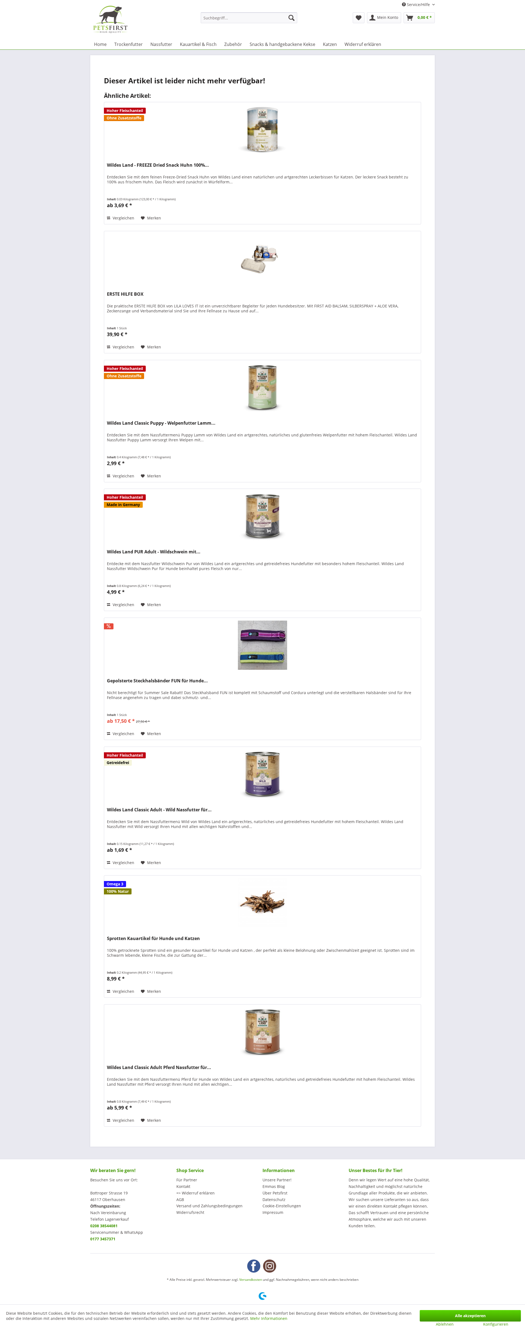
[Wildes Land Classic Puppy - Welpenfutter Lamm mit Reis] (262, 387)
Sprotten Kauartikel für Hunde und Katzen (153, 938)
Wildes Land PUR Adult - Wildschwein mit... (153, 552)
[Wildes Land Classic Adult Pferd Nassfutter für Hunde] (262, 1031)
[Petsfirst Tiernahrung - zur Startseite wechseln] (110, 19)
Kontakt (183, 1186)
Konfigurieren (495, 1324)
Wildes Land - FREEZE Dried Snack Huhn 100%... (158, 165)
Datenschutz (273, 1199)
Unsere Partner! (276, 1179)
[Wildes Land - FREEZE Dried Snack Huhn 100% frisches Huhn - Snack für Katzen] (262, 129)
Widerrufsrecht (190, 1212)
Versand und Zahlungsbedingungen (209, 1205)
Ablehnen (445, 1324)
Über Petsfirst (274, 1193)
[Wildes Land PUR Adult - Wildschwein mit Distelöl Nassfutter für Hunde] (262, 516)
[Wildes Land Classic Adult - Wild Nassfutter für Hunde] (262, 774)
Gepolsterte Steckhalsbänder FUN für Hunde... (157, 681)
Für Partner (186, 1179)
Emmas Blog (273, 1186)
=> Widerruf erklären (195, 1193)
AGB (180, 1199)
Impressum (272, 1212)
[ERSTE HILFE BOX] (262, 258)
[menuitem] (249, 17)
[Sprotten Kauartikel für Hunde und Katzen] (262, 902)
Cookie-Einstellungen (281, 1205)
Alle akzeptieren (470, 1315)
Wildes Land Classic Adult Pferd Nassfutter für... (159, 1067)
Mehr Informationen (268, 1318)
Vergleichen (123, 218)
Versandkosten (250, 1279)
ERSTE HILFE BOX (125, 294)
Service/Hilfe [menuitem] (418, 4)
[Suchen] (291, 17)
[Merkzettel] (358, 17)
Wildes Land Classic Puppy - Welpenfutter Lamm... (161, 423)
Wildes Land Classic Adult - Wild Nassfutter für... (159, 810)
